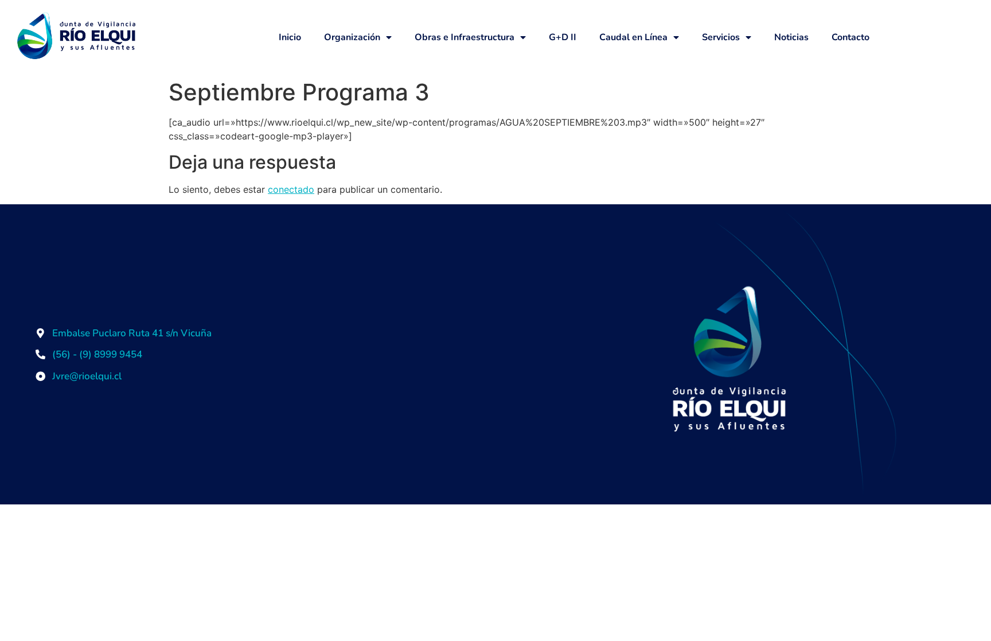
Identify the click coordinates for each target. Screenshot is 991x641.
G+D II (562, 37)
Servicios (721, 37)
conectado (291, 189)
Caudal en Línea (633, 37)
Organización (352, 37)
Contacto (850, 37)
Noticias (791, 37)
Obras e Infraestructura (464, 37)
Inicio (290, 37)
